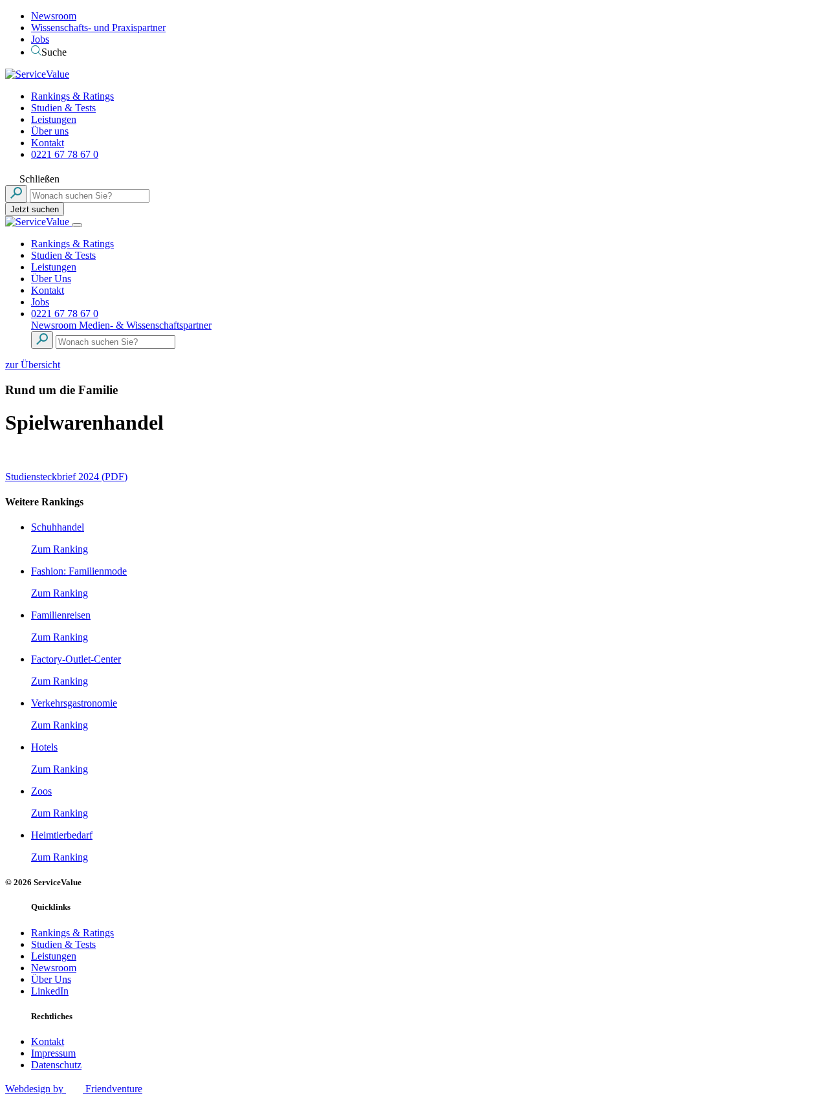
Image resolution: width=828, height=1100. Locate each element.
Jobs (40, 39)
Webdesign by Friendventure (73, 1088)
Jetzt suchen (34, 209)
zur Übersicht (32, 364)
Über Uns (51, 278)
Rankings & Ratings (72, 96)
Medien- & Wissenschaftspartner (145, 325)
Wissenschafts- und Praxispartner (98, 27)
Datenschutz (56, 1064)
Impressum (53, 1053)
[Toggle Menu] (77, 225)
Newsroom (53, 15)
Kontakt (47, 142)
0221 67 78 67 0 (64, 154)
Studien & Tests (63, 107)
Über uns (50, 131)
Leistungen (53, 119)
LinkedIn (50, 990)
